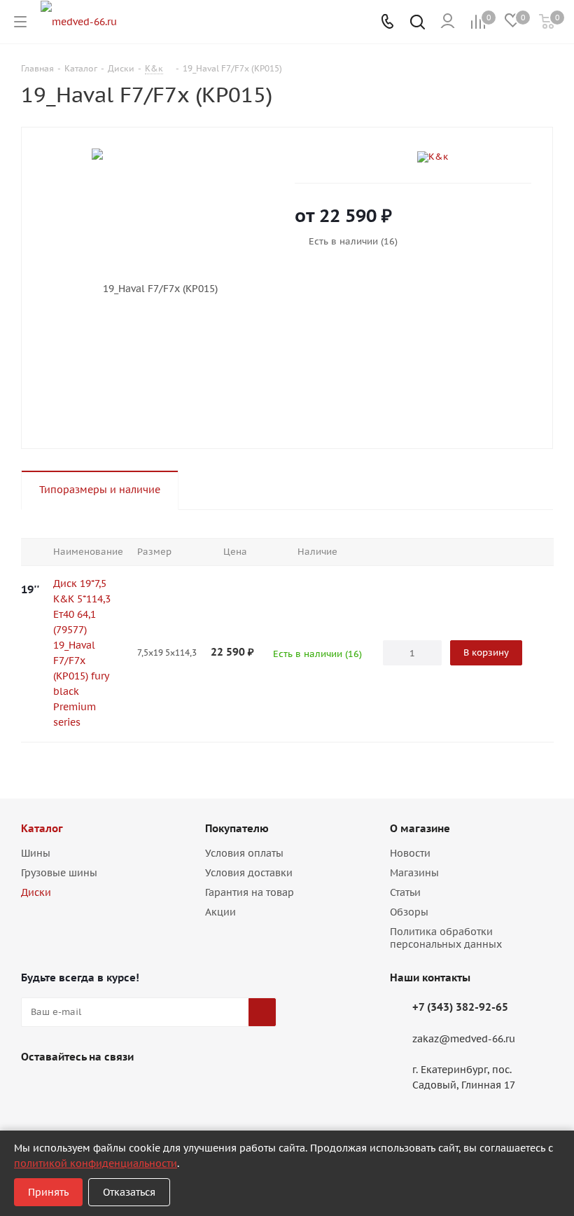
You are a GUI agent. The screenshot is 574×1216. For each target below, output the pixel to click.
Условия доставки (249, 872)
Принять (48, 1192)
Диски (36, 892)
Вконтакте (35, 1089)
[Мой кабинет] (447, 21)
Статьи (405, 892)
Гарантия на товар (249, 892)
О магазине (420, 828)
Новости (410, 853)
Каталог (42, 828)
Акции (220, 912)
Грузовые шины (59, 872)
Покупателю (237, 828)
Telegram (70, 1089)
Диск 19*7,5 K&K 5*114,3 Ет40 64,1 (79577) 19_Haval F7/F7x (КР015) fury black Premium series (82, 652)
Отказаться (129, 1192)
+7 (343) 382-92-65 (460, 1007)
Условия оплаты (244, 853)
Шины (35, 853)
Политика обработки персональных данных (446, 938)
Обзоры (409, 912)
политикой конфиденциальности (95, 1163)
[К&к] (474, 157)
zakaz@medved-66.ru (463, 1038)
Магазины (414, 872)
